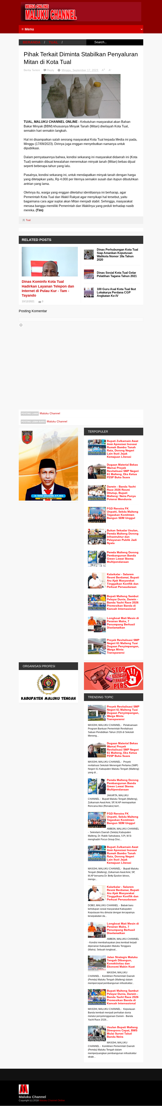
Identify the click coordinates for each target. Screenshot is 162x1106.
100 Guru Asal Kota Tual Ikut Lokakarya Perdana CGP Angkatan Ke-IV (116, 292)
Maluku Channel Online (52, 1100)
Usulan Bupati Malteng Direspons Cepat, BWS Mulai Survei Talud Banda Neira (122, 1032)
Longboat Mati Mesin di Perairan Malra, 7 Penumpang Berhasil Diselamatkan (123, 622)
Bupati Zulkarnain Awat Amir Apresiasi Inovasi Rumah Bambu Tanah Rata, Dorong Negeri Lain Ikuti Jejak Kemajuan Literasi (122, 448)
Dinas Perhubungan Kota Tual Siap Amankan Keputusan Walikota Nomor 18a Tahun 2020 (117, 254)
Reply (51, 70)
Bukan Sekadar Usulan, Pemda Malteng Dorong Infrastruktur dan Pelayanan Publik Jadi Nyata (122, 537)
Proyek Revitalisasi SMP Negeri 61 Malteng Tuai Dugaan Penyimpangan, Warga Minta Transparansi (123, 646)
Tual (53, 42)
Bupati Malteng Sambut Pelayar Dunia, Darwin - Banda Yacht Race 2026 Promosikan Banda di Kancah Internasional (122, 602)
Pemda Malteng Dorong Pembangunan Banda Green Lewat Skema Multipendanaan (122, 557)
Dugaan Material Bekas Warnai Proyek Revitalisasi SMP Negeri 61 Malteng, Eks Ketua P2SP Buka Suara (123, 471)
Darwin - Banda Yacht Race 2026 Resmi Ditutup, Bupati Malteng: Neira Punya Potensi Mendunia (121, 493)
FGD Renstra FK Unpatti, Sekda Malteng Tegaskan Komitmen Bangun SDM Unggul (122, 513)
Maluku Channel (50, 413)
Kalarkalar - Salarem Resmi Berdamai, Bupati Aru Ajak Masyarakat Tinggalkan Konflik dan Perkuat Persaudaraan (123, 580)
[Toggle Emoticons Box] (21, 325)
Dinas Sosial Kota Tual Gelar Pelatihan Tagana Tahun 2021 (117, 274)
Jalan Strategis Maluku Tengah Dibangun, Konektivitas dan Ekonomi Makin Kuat (122, 962)
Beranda (31, 42)
